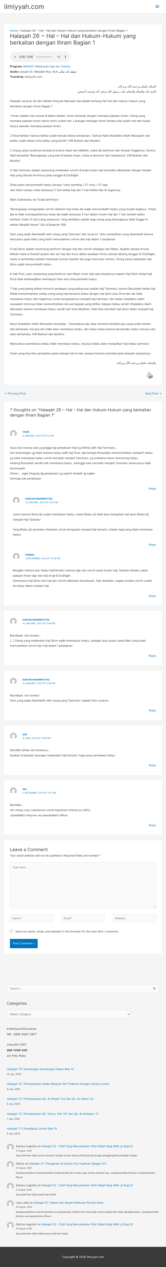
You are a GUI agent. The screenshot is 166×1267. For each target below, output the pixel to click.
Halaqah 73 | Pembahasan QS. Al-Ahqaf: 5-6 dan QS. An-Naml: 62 (50, 1098)
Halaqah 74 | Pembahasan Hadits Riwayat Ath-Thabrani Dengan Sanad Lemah (58, 1083)
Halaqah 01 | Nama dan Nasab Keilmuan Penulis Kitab (68, 1202)
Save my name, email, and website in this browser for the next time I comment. (67, 931)
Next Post (153, 393)
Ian (24, 789)
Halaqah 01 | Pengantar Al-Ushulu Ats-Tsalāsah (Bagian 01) (67, 1163)
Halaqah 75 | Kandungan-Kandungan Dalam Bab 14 (40, 1069)
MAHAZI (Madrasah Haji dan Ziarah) (46, 66)
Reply (152, 488)
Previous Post (15, 393)
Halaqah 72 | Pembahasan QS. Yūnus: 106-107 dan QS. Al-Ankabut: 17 (52, 1113)
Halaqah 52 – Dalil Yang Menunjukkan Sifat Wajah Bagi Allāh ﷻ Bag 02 (87, 1146)
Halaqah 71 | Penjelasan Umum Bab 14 (32, 1128)
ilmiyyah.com (24, 7)
